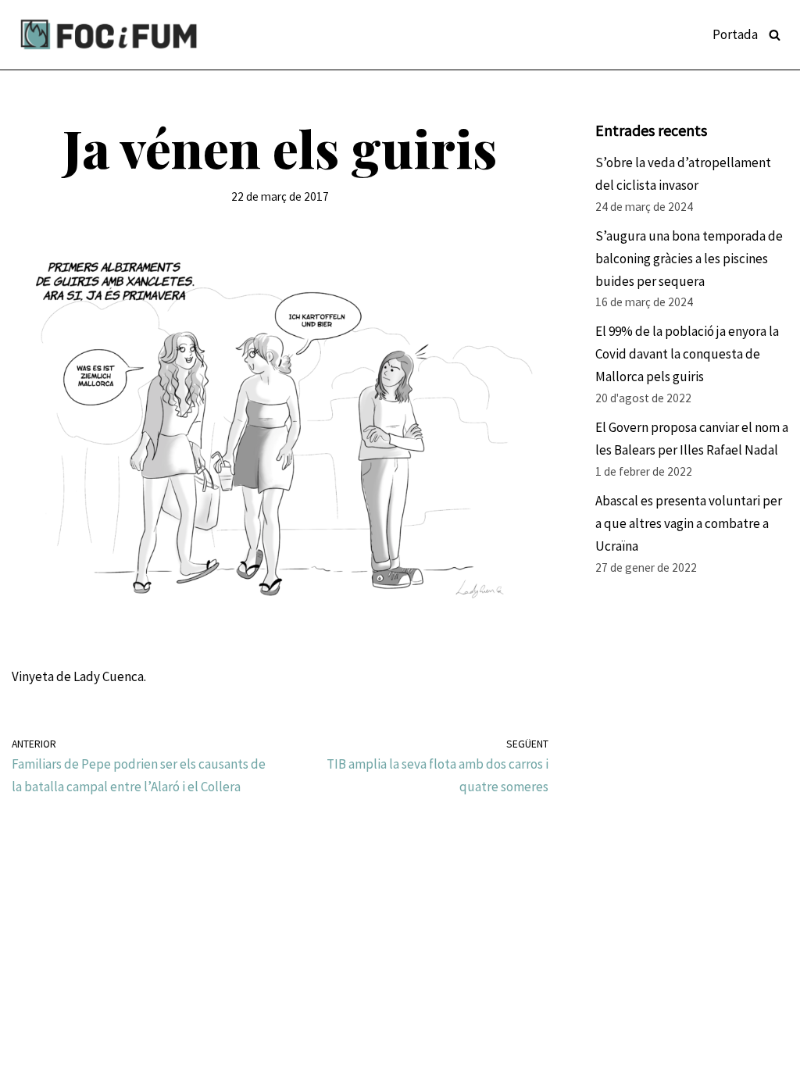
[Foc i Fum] (109, 35)
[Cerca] (774, 35)
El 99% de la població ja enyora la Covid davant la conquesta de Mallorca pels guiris (687, 354)
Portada (735, 34)
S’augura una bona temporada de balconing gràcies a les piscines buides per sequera (689, 258)
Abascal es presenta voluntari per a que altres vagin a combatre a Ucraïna (688, 523)
